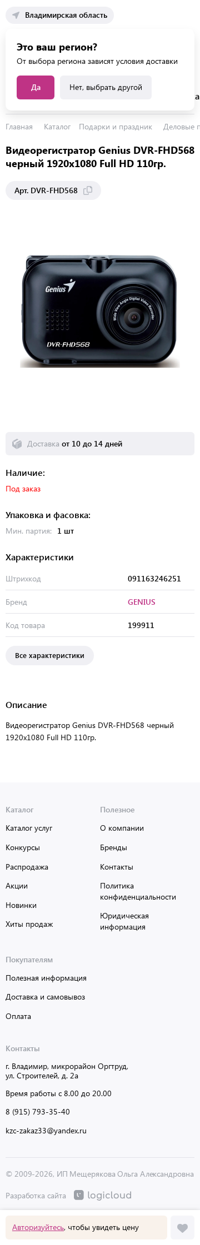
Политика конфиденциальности (138, 891)
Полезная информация (46, 977)
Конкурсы (23, 847)
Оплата (18, 1016)
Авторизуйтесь (38, 1227)
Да (36, 87)
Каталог (57, 126)
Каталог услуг (29, 827)
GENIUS (142, 601)
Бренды (113, 847)
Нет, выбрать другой (105, 87)
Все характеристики (49, 655)
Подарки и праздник (115, 126)
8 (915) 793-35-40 (38, 1111)
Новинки (21, 905)
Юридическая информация (124, 921)
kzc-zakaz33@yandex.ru (46, 1130)
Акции (17, 885)
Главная (19, 126)
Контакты (116, 866)
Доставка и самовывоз (45, 996)
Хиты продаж (29, 923)
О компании (122, 827)
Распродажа (27, 866)
